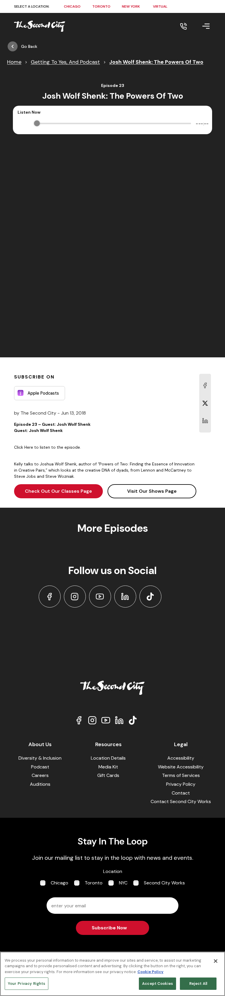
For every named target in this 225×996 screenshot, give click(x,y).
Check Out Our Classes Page (58, 491)
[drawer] (199, 26)
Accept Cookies (157, 983)
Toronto (94, 883)
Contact (181, 793)
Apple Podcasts (43, 393)
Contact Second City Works (181, 801)
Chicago (59, 883)
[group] (112, 123)
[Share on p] (205, 421)
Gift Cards (108, 775)
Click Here (23, 447)
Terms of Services (181, 775)
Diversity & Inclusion (40, 758)
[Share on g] (205, 403)
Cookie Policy (150, 971)
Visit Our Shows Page (152, 491)
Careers (40, 775)
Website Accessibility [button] (181, 767)
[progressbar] (114, 124)
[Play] (23, 123)
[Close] (215, 961)
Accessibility (180, 758)
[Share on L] (205, 385)
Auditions (40, 784)
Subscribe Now (109, 928)
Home (14, 61)
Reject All (198, 983)
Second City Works (164, 883)
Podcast (40, 767)
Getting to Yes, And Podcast (65, 61)
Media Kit (108, 767)
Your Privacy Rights (26, 983)
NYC (123, 883)
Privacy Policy (180, 784)
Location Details (108, 758)
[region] (112, 974)
